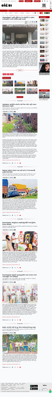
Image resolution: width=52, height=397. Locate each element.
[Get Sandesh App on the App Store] (34, 388)
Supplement (28, 1)
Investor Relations (4, 387)
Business (23, 8)
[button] (12, 9)
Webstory (19, 8)
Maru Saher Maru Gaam (8, 10)
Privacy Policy (3, 388)
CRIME (37, 8)
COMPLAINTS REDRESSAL (5, 389)
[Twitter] (50, 4)
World (27, 8)
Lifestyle (40, 8)
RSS (18, 387)
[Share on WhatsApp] (50, 391)
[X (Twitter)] (34, 21)
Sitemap (22, 387)
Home (2, 8)
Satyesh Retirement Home (20, 388)
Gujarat (5, 8)
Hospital (4, 74)
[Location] (45, 1)
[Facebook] (50, 3)
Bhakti (14, 385)
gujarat (7, 15)
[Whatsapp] (50, 1)
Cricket (30, 8)
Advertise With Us (13, 387)
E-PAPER (21, 1)
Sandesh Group (11, 388)
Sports (34, 8)
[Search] (47, 1)
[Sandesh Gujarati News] (6, 5)
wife (8, 74)
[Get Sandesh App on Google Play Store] (34, 386)
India (15, 8)
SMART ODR (13, 389)
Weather (11, 8)
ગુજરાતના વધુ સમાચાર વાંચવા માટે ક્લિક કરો (11, 160)
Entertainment (46, 8)
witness (11, 74)
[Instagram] (50, 6)
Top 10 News (43, 17)
